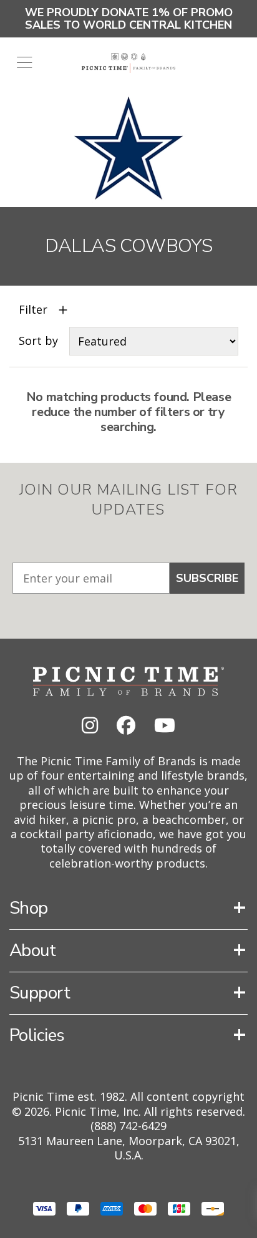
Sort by (38, 341)
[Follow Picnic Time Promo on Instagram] (90, 725)
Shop (28, 908)
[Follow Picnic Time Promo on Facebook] (126, 725)
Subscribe (207, 578)
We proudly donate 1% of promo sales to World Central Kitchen (129, 18)
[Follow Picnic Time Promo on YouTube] (164, 725)
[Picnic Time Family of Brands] (129, 63)
